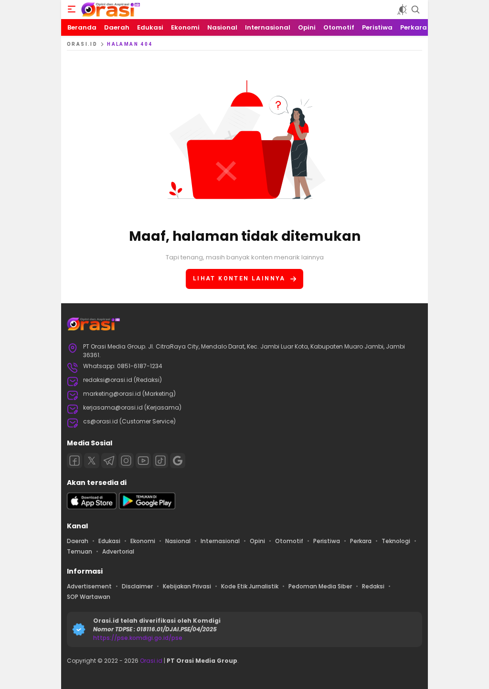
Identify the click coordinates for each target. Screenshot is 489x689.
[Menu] (71, 9)
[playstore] (147, 507)
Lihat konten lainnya (239, 278)
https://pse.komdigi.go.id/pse (137, 638)
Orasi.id (150, 661)
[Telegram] (109, 460)
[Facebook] (74, 460)
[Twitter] (91, 460)
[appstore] (92, 507)
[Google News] (177, 460)
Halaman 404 (129, 44)
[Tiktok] (160, 460)
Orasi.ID (82, 44)
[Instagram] (126, 460)
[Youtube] (143, 460)
